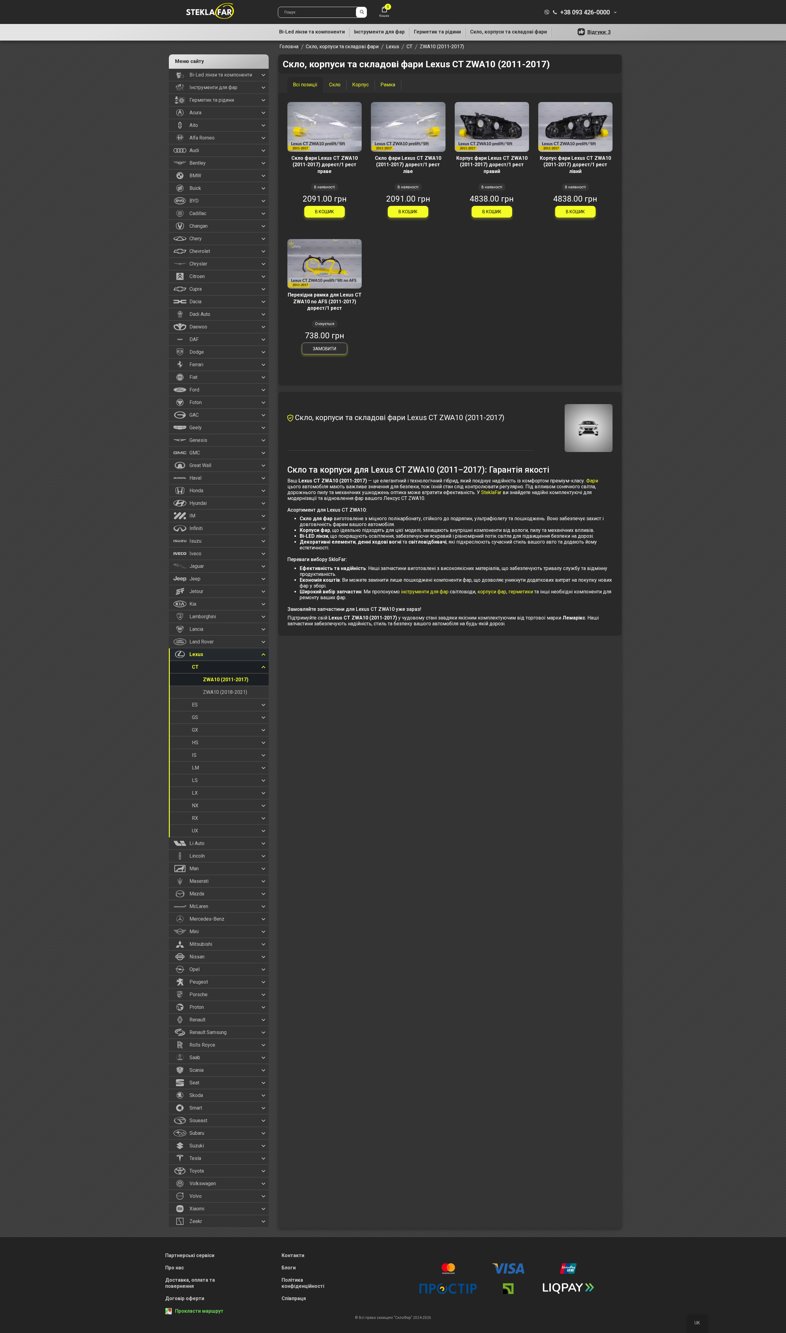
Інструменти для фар (379, 32)
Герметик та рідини (437, 32)
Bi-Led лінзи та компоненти (312, 32)
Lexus (392, 46)
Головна (288, 46)
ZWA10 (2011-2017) (442, 46)
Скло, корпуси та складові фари (508, 32)
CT (409, 46)
